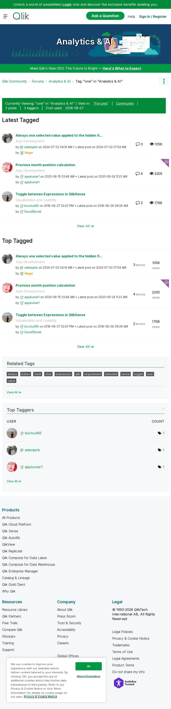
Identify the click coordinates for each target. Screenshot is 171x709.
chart (37, 374)
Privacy (62, 636)
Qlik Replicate (12, 551)
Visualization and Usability (36, 200)
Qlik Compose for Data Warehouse (28, 564)
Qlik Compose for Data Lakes (24, 558)
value (11, 380)
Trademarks (121, 645)
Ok (89, 666)
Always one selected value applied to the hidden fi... (59, 135)
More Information (88, 676)
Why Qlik (8, 591)
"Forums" (101, 103)
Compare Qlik (12, 630)
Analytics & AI (84, 41)
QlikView (8, 544)
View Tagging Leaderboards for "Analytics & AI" (85, 408)
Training (8, 643)
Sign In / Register (153, 16)
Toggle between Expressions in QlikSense (50, 194)
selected (111, 374)
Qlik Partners (11, 616)
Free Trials (10, 623)
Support (8, 650)
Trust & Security (69, 623)
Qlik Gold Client (13, 584)
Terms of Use (122, 652)
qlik (77, 374)
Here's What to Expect (122, 68)
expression (63, 374)
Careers (63, 643)
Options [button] (163, 81)
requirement (92, 374)
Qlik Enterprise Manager (20, 571)
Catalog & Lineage (16, 578)
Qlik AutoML (11, 538)
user (150, 374)
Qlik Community (14, 81)
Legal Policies (122, 632)
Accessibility (66, 630)
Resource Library (15, 609)
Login (67, 4)
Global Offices (68, 656)
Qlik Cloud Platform (16, 524)
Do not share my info (129, 672)
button (25, 374)
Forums (38, 81)
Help (131, 16)
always (12, 374)
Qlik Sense (10, 531)
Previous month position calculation (45, 165)
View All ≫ (85, 226)
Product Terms (123, 665)
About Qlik (65, 609)
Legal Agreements (125, 658)
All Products (11, 518)
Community (125, 103)
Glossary (8, 636)
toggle (138, 374)
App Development (30, 141)
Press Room (66, 616)
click (48, 374)
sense (125, 374)
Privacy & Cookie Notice (130, 638)
